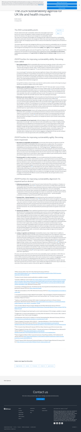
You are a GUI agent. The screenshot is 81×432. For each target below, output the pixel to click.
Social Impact (21, 412)
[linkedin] (57, 423)
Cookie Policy (40, 4)
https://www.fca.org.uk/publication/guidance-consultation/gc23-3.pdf (31, 319)
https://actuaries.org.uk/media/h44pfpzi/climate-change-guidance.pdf (33, 342)
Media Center (21, 414)
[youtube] (59, 423)
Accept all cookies (62, 8)
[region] (40, 5)
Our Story (20, 410)
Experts (20, 418)
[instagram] (62, 423)
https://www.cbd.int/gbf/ (35, 288)
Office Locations (21, 416)
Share (58, 33)
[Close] (79, 5)
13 (38, 198)
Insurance (32, 410)
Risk (31, 412)
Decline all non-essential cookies (62, 5)
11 (34, 185)
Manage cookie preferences (62, 2)
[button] (54, 423)
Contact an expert (40, 399)
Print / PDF (59, 30)
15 (58, 241)
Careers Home (44, 410)
